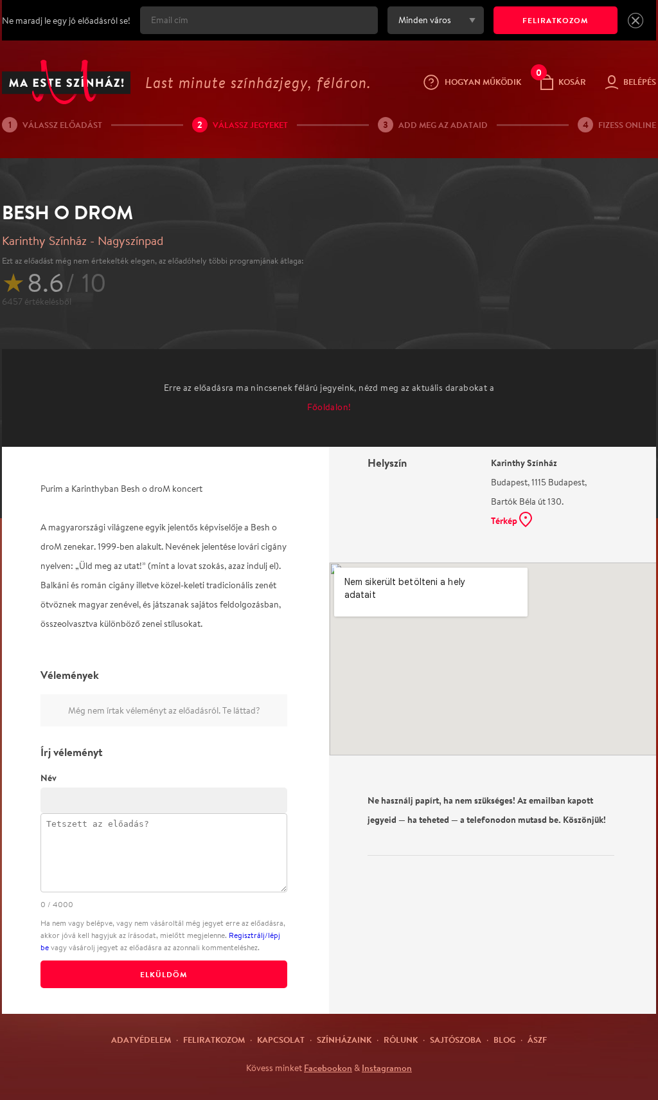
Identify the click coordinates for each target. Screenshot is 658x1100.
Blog (504, 1039)
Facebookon (328, 1067)
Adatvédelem (141, 1039)
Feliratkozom (214, 1039)
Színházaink (344, 1039)
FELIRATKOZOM (555, 20)
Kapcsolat (281, 1039)
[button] (635, 20)
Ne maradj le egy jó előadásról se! (66, 20)
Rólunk (401, 1039)
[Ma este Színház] (66, 82)
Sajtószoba (455, 1039)
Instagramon (387, 1067)
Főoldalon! (329, 407)
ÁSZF (537, 1039)
